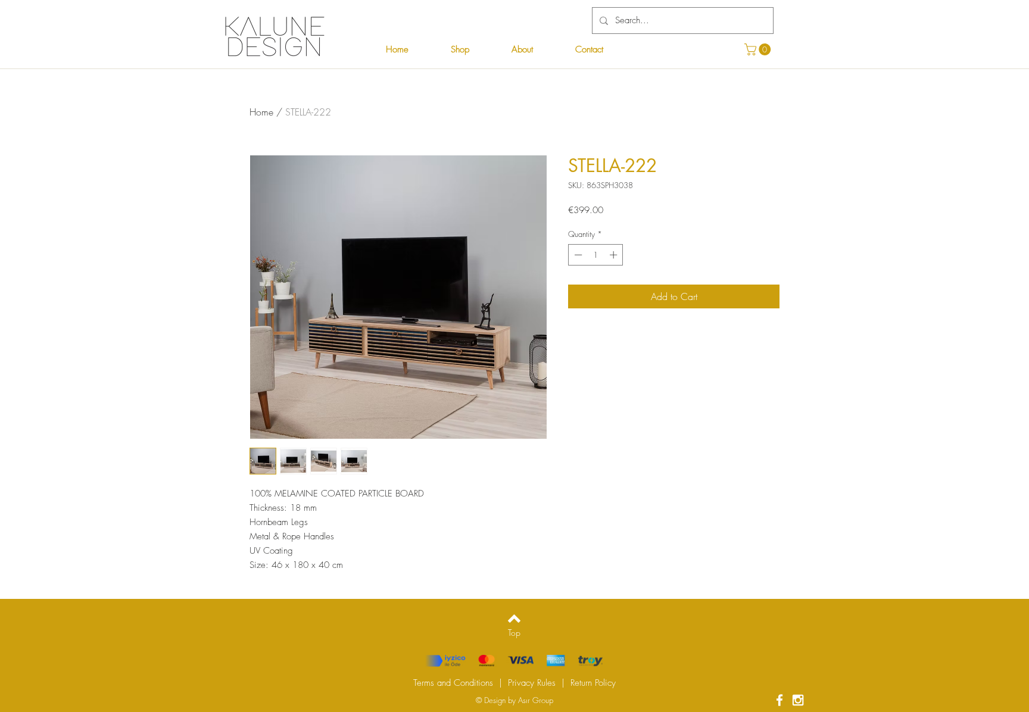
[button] (759, 49)
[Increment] (614, 255)
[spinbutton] (595, 255)
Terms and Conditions (453, 683)
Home (261, 111)
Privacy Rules (532, 683)
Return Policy (593, 683)
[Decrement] (577, 255)
